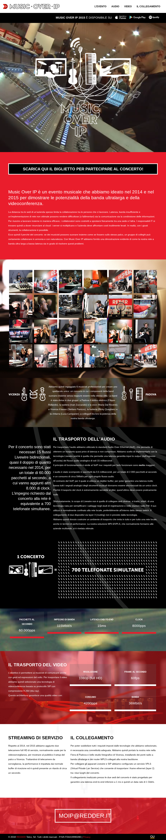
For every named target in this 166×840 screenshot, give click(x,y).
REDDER (21, 837)
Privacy (86, 837)
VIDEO (128, 6)
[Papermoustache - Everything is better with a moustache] (152, 837)
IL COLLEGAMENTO (148, 6)
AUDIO (115, 6)
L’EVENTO (101, 6)
